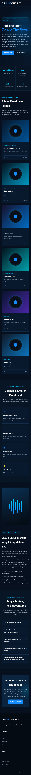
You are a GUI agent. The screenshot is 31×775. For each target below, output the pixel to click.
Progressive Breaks (6, 758)
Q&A (3, 744)
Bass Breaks (5, 764)
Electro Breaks (5, 761)
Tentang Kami (21, 52)
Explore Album (8, 52)
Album (3, 735)
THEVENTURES (11, 3)
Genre (3, 738)
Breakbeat (4, 755)
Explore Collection (15, 701)
